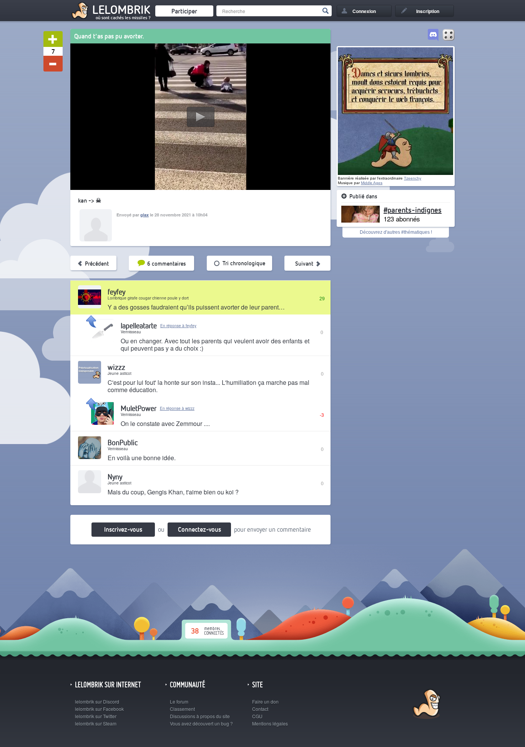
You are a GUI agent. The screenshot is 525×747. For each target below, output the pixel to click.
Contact (260, 708)
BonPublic (123, 442)
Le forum (179, 701)
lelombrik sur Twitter (95, 716)
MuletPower (138, 408)
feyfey (116, 291)
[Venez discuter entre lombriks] (433, 35)
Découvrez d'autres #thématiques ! (396, 232)
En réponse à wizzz (177, 408)
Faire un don (265, 701)
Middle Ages (371, 183)
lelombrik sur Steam (95, 723)
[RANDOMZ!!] (448, 35)
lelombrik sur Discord (97, 701)
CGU (257, 716)
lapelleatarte (139, 325)
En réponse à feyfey (178, 325)
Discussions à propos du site (200, 716)
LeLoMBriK (426, 705)
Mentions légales (270, 723)
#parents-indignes (413, 209)
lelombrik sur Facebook (99, 708)
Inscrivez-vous (123, 529)
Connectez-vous (199, 529)
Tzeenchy (412, 178)
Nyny (115, 476)
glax (144, 215)
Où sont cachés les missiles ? (123, 17)
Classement (182, 708)
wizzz (116, 367)
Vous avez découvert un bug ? (201, 723)
